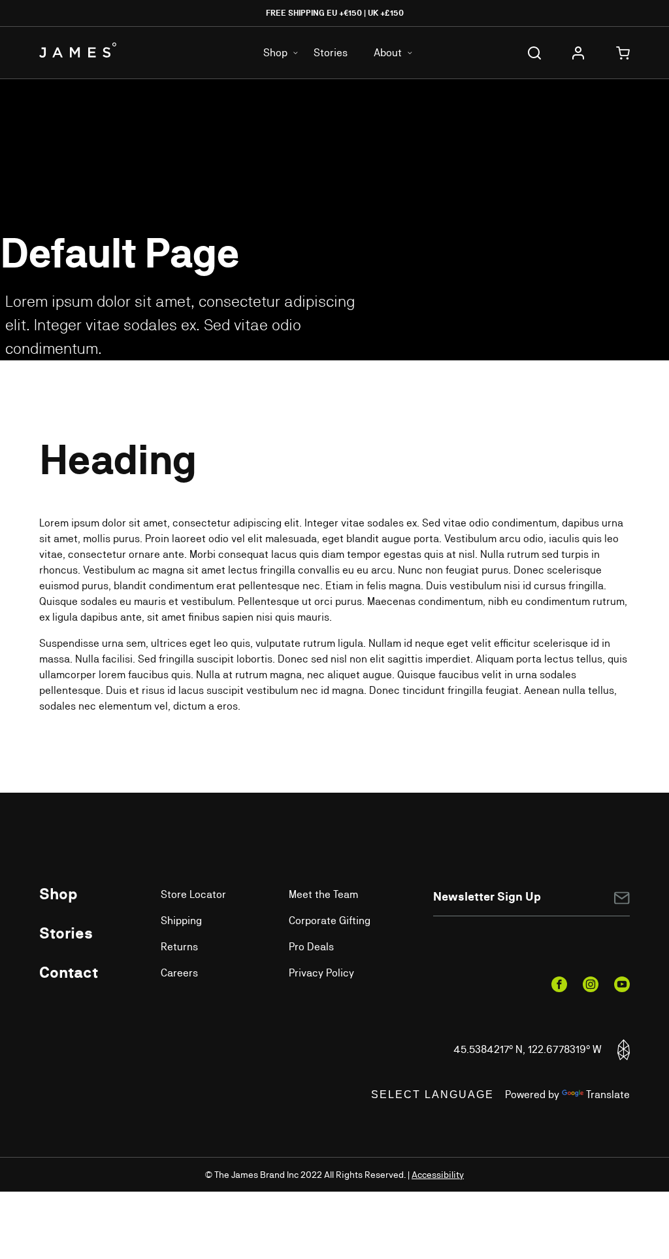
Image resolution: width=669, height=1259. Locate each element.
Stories (331, 52)
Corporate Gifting (329, 920)
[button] (534, 53)
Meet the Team (323, 894)
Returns (179, 946)
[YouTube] (622, 984)
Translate (608, 1094)
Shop (58, 893)
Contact (68, 972)
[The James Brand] (88, 50)
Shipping (181, 920)
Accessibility (438, 1174)
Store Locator (193, 894)
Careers (179, 973)
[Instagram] (590, 984)
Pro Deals (311, 946)
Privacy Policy (321, 973)
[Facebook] (559, 984)
